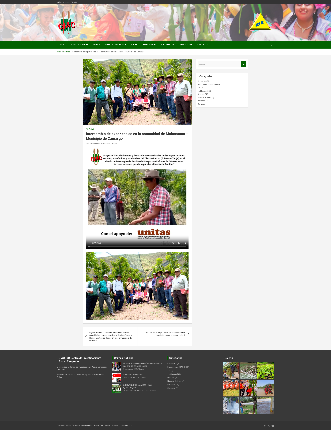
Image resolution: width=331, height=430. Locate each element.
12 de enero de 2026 (131, 378)
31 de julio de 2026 (130, 369)
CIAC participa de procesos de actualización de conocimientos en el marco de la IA (165, 333)
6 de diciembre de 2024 (95, 143)
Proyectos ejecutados (132, 374)
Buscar (243, 64)
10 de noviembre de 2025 (133, 390)
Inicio (62, 44)
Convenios (147, 44)
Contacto (202, 44)
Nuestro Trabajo (114, 44)
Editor (141, 369)
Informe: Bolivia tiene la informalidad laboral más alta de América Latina (142, 364)
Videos (96, 44)
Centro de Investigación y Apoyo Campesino (91, 425)
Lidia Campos (112, 143)
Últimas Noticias (123, 358)
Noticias (90, 129)
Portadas (201, 101)
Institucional (77, 44)
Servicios (184, 44)
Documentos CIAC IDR (207, 84)
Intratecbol (126, 425)
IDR (132, 44)
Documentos (167, 44)
